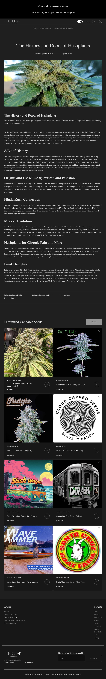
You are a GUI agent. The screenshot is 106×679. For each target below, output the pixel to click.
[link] (28, 352)
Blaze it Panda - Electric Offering (69, 449)
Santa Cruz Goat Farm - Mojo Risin (70, 579)
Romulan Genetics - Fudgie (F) (19, 449)
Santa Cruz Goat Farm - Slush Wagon (22, 514)
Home (34, 28)
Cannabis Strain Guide (44, 28)
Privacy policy (39, 674)
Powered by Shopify (9, 662)
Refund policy (29, 674)
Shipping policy (61, 674)
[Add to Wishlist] (50, 330)
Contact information (73, 674)
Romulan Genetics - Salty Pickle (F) (70, 384)
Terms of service (50, 674)
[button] (5, 22)
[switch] (78, 21)
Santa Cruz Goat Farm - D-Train (68, 514)
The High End (14, 660)
